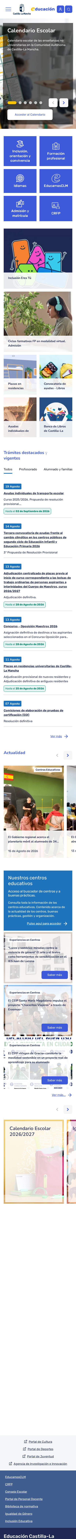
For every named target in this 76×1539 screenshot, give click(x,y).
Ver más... (59, 1095)
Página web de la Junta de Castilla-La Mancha (22, 9)
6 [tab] (40, 102)
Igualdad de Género (18, 1513)
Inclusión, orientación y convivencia (20, 156)
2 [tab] (20, 102)
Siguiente (63, 102)
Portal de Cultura (40, 1441)
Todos (8, 469)
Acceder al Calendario (30, 114)
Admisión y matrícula (20, 213)
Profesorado (28, 469)
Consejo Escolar (16, 1491)
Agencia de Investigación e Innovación (40, 1464)
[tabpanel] (38, 74)
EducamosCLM (56, 186)
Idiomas (20, 186)
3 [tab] (25, 102)
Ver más (56, 736)
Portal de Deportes (40, 1449)
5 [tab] (35, 102)
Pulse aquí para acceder (44, 923)
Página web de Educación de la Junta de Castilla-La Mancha (43, 9)
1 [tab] (12, 102)
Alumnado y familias (58, 469)
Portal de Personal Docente (24, 1499)
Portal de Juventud (40, 1456)
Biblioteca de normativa (21, 1506)
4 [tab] (30, 102)
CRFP (56, 213)
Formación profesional (56, 156)
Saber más (54, 975)
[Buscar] (68, 9)
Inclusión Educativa (18, 1521)
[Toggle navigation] (8, 9)
